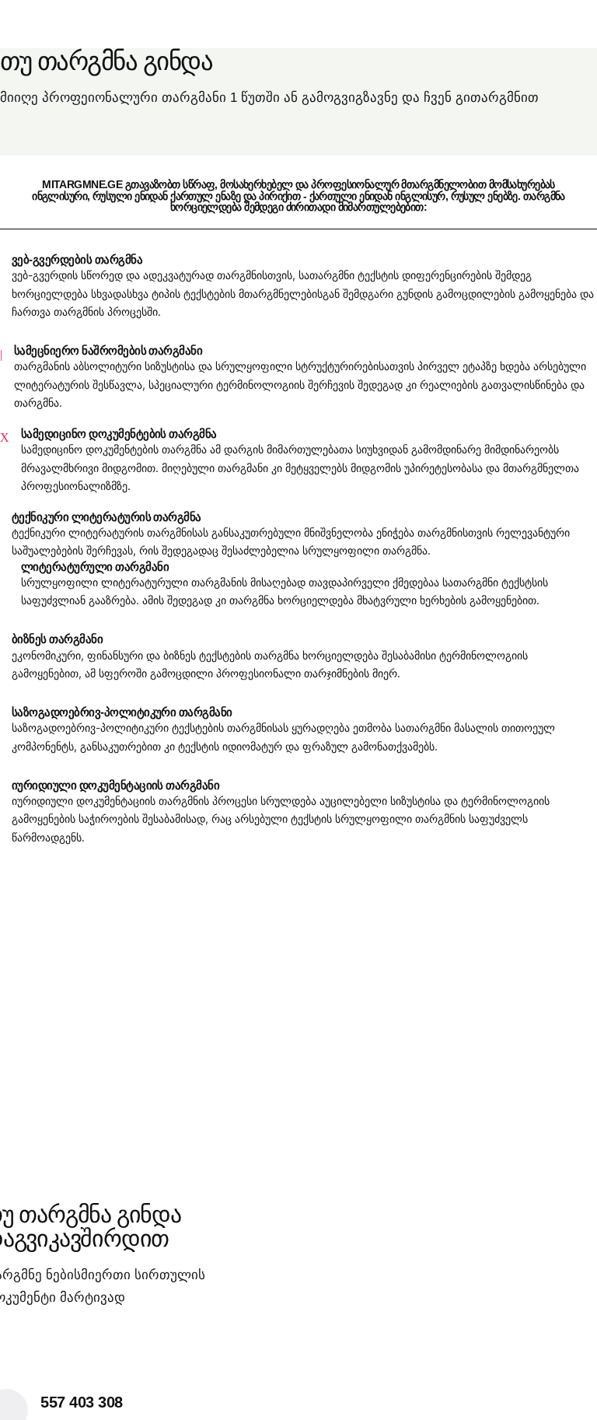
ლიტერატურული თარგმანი (95, 566)
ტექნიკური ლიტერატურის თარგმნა (106, 516)
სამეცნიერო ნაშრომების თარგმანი (108, 350)
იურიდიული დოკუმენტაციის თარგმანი (115, 785)
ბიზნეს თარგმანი (57, 638)
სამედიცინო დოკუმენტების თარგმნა (119, 433)
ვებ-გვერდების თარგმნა (77, 259)
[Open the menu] (559, 85)
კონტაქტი (456, 85)
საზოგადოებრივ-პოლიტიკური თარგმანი (122, 712)
